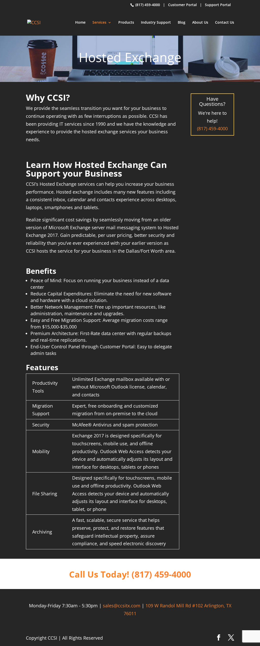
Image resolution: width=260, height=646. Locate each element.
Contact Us (224, 23)
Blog (181, 23)
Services (99, 23)
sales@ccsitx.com (121, 605)
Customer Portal (182, 4)
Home (80, 23)
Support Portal (218, 4)
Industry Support (156, 23)
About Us (200, 23)
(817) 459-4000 (147, 4)
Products (126, 23)
